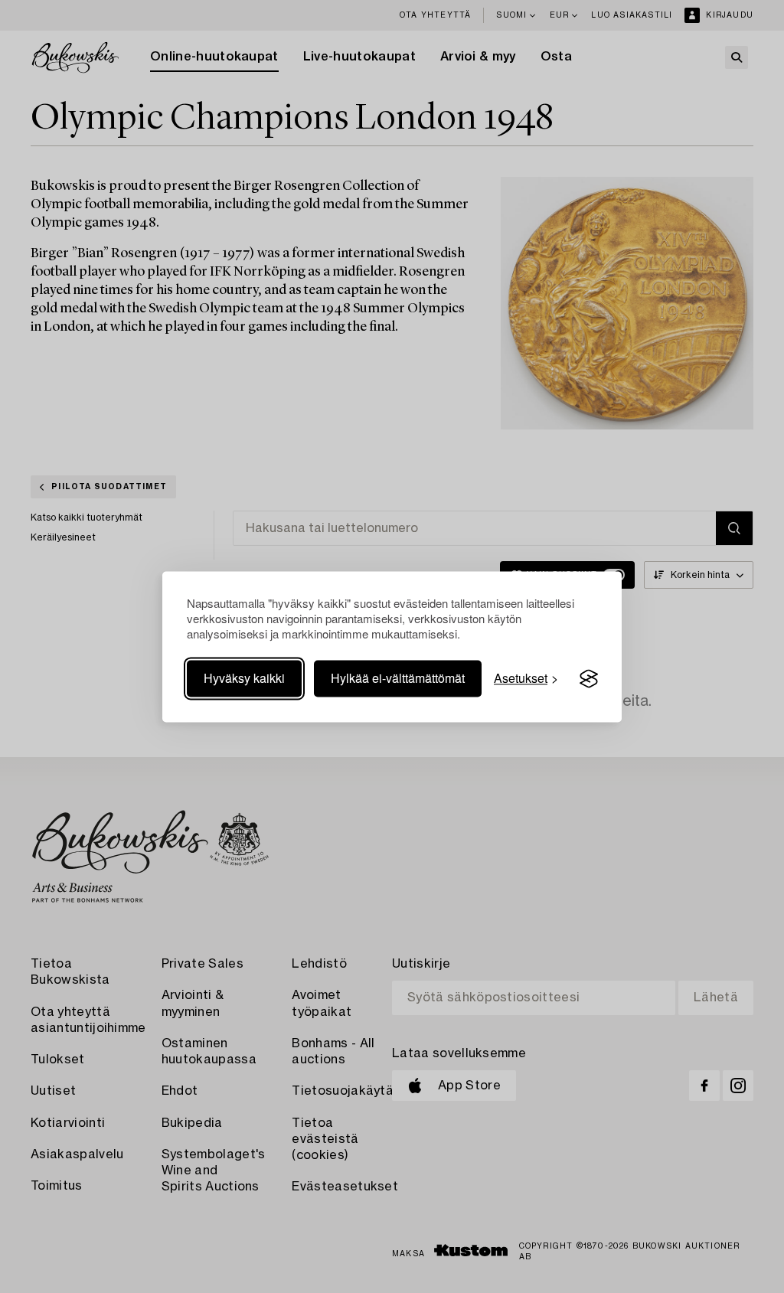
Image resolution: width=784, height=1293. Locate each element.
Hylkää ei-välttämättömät (398, 678)
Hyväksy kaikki (244, 678)
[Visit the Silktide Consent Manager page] (588, 679)
